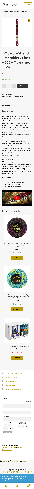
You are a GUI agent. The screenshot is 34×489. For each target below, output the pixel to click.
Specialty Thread (19, 11)
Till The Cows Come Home (13, 389)
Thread (11, 11)
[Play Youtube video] (17, 198)
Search (17, 486)
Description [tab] (6, 105)
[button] (29, 20)
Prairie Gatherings (10, 381)
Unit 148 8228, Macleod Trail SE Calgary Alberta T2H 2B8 (17, 474)
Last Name (6, 416)
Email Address (7, 403)
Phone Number (7, 422)
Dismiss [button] (4, 481)
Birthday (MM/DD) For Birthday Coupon (23, 423)
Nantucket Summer (11, 377)
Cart (26, 484)
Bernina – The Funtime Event (14, 373)
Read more (17, 358)
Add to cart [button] (17, 258)
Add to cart (22, 86)
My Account (5, 486)
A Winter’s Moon (10, 385)
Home (6, 11)
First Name (6, 409)
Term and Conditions (9, 448)
